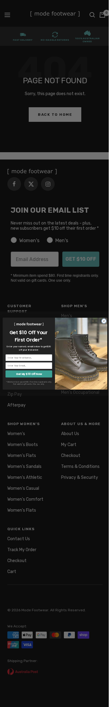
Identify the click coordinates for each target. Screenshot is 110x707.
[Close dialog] (103, 320)
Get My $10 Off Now (29, 374)
